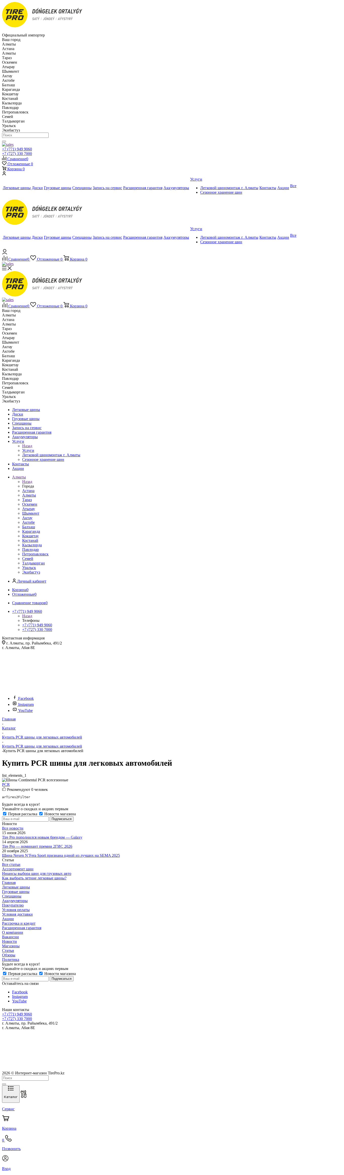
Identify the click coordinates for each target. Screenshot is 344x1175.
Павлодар (30, 549)
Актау (27, 518)
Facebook (26, 698)
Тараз (27, 500)
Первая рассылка (22, 814)
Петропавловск (35, 554)
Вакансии (10, 937)
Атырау (28, 509)
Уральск (29, 567)
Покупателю (13, 905)
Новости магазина (59, 814)
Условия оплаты (16, 910)
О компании (12, 932)
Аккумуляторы (15, 901)
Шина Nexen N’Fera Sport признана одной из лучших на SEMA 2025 (61, 855)
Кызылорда (32, 545)
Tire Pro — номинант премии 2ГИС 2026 (37, 846)
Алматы (29, 495)
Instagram (26, 704)
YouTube (25, 710)
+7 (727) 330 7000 (17, 153)
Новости (9, 941)
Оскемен (29, 504)
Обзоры (8, 955)
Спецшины (11, 896)
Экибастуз (31, 572)
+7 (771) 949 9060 (17, 149)
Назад (27, 446)
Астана (28, 491)
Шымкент (30, 513)
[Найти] (4, 141)
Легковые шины (16, 887)
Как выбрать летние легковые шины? (34, 878)
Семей (27, 558)
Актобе (28, 522)
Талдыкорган (33, 563)
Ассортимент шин (17, 869)
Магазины (11, 946)
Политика (10, 959)
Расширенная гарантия (21, 928)
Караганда (31, 531)
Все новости (12, 828)
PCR (6, 784)
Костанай (30, 540)
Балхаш (28, 527)
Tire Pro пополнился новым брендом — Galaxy (42, 837)
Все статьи (11, 864)
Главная (9, 882)
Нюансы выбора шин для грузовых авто (36, 873)
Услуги (28, 450)
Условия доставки (17, 914)
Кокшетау (30, 536)
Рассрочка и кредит (19, 923)
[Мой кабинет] (4, 174)
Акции (8, 919)
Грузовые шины (15, 891)
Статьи (8, 950)
